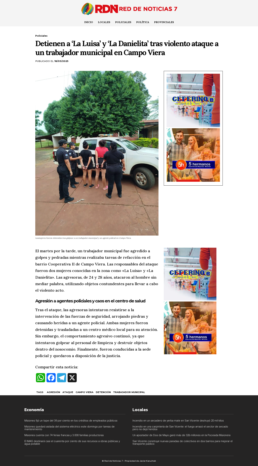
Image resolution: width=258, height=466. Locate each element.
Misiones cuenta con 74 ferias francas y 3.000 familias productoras (64, 435)
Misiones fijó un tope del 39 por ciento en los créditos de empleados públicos (70, 420)
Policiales (41, 35)
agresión (53, 392)
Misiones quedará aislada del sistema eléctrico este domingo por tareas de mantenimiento (69, 428)
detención (103, 392)
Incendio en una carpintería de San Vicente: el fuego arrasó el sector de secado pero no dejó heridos (180, 428)
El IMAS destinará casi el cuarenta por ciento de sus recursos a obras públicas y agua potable (72, 442)
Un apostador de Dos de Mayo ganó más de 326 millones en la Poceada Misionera (181, 435)
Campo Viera (84, 392)
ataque (67, 392)
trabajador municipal (129, 392)
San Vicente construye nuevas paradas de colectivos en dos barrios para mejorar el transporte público (183, 442)
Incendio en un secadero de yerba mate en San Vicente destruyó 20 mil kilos (178, 420)
